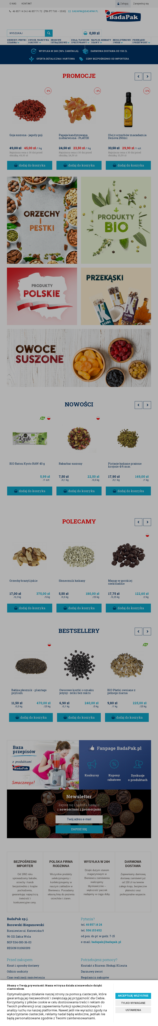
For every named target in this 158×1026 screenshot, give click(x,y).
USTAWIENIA (133, 1010)
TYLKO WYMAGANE (133, 1003)
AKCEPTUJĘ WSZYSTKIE (133, 995)
